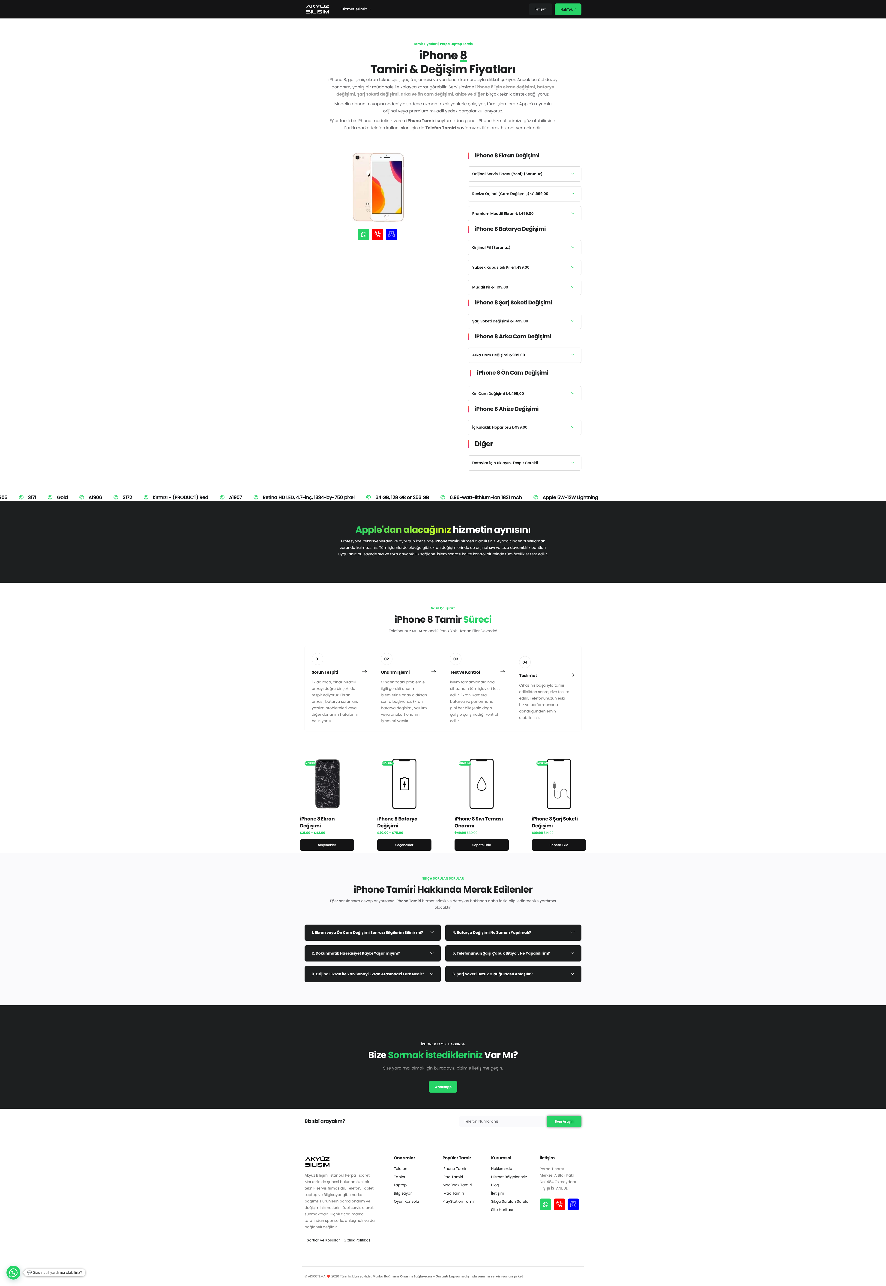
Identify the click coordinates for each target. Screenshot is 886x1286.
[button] (13, 1273)
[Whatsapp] (363, 234)
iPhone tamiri (447, 541)
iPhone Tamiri (408, 901)
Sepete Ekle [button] (481, 845)
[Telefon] (377, 234)
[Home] (317, 9)
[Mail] (391, 234)
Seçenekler (327, 845)
